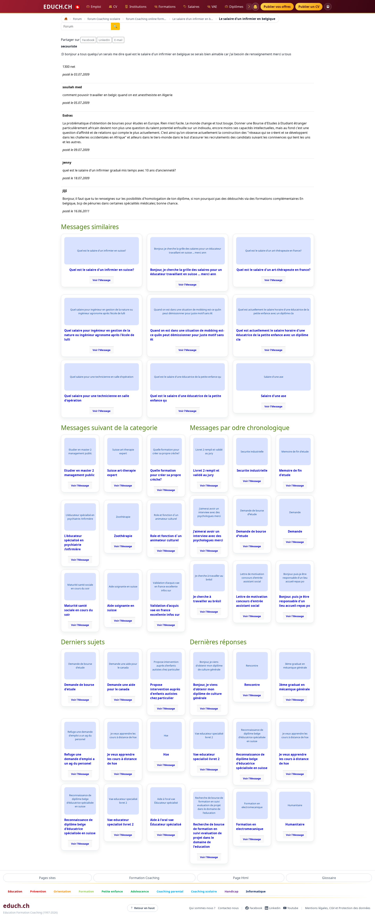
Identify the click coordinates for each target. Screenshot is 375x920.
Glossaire (329, 878)
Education (15, 891)
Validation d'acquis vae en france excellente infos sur (165, 610)
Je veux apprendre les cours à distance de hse (122, 758)
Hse (166, 754)
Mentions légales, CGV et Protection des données (337, 908)
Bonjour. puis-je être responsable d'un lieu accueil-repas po (294, 601)
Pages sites (47, 878)
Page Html (240, 878)
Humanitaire (294, 824)
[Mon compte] (328, 6)
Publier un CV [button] (308, 6)
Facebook (88, 40)
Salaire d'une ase (273, 396)
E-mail (118, 40)
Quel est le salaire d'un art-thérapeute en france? (273, 270)
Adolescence (140, 891)
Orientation (62, 891)
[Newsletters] (255, 7)
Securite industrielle (252, 470)
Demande (295, 531)
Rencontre (252, 685)
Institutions (137, 6)
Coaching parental (170, 891)
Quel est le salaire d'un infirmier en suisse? (101, 270)
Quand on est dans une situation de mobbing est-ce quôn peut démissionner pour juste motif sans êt (187, 334)
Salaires (193, 6)
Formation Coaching (144, 878)
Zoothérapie (123, 536)
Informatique (256, 891)
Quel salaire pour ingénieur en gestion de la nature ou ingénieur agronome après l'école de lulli (99, 334)
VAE (214, 6)
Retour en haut (144, 908)
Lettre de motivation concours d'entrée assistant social (251, 601)
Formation (86, 891)
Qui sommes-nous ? (202, 908)
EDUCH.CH (61, 6)
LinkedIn (104, 40)
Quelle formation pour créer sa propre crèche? (165, 474)
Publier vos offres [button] (277, 6)
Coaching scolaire (204, 891)
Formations (167, 6)
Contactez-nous (228, 908)
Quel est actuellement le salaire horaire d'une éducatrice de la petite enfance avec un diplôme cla (272, 334)
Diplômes (236, 6)
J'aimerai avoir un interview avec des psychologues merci (208, 535)
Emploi (96, 6)
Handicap (231, 891)
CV (115, 6)
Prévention (38, 891)
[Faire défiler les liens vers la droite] (249, 6)
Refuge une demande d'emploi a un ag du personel (79, 758)
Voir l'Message (102, 280)
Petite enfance (112, 891)
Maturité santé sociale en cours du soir (78, 610)
